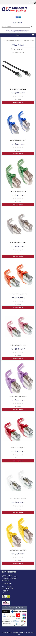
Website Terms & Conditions (10, 577)
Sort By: (13, 49)
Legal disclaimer (6, 592)
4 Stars (16, 96)
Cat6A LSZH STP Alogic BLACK (18, 89)
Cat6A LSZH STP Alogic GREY (18, 242)
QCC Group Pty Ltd (7, 587)
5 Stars (14, 96)
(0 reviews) (18, 99)
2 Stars (20, 96)
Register (20, 22)
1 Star (22, 96)
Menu (18, 35)
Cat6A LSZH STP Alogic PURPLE (18, 396)
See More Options (18, 102)
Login (14, 22)
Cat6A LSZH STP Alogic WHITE (18, 499)
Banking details (6, 580)
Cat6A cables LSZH (21, 40)
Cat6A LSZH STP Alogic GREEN (18, 191)
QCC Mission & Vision (7, 588)
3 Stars (18, 96)
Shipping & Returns (7, 575)
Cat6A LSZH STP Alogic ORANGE (18, 294)
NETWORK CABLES (11, 40)
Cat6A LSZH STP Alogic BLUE (18, 140)
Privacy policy (5, 590)
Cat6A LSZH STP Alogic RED (18, 447)
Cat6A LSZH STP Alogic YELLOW (18, 550)
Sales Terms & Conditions (9, 578)
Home (4, 40)
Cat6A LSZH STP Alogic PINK (18, 345)
